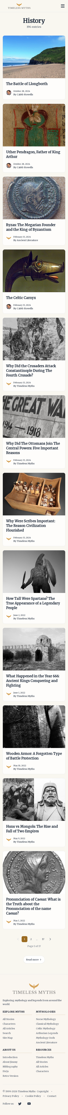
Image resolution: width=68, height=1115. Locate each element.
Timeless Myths (45, 1057)
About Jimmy (10, 1061)
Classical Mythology (47, 1023)
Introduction (10, 1057)
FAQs (6, 1071)
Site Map (8, 1037)
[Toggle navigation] (62, 6)
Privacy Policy (11, 1096)
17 (43, 939)
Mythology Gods (45, 1037)
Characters (9, 1023)
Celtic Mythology (45, 1028)
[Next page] (50, 939)
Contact (51, 1096)
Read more (32, 959)
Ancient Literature (46, 1042)
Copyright (43, 1091)
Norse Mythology (46, 1019)
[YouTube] (29, 1103)
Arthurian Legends (47, 1033)
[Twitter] (20, 1103)
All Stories (8, 1019)
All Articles (9, 1028)
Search (7, 1033)
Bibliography (10, 1066)
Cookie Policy (33, 1096)
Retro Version (10, 1075)
